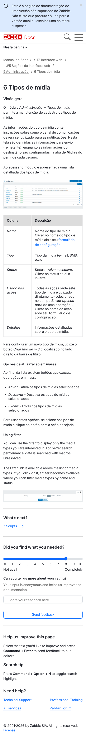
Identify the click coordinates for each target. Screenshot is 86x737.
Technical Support (17, 700)
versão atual (21, 21)
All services (12, 708)
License (9, 730)
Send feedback (43, 614)
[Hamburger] (79, 37)
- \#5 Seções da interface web (26, 66)
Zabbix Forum (60, 708)
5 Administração (16, 71)
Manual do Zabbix (17, 60)
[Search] (67, 37)
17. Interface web (49, 60)
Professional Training (66, 700)
